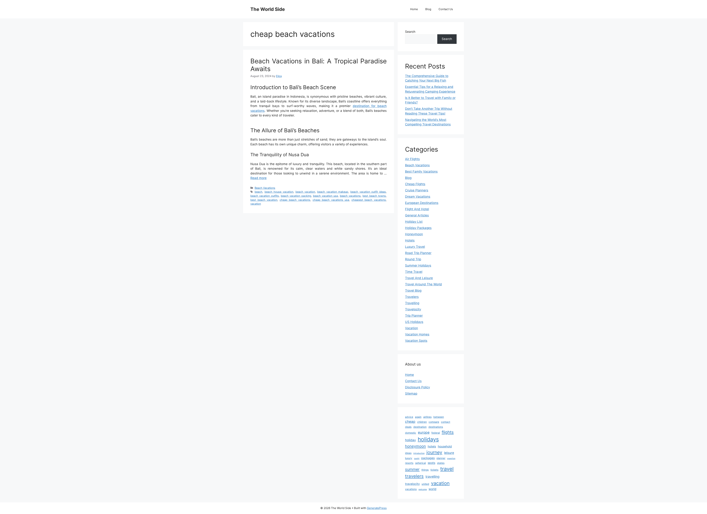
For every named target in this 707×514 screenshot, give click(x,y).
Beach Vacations (265, 187)
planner (441, 458)
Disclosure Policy (417, 387)
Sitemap (411, 393)
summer (412, 469)
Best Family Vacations (421, 171)
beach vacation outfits (264, 195)
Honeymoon (414, 234)
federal (435, 432)
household (445, 446)
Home (414, 9)
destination (420, 426)
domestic (410, 432)
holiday (410, 440)
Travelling (412, 303)
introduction (419, 453)
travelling (432, 476)
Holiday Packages (418, 228)
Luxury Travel (415, 247)
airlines (427, 416)
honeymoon (415, 446)
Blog (428, 9)
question (451, 458)
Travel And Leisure (419, 278)
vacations (411, 489)
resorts (409, 462)
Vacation (411, 328)
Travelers (412, 297)
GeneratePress (377, 508)
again (418, 416)
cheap (410, 421)
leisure (449, 453)
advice (409, 416)
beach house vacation (279, 191)
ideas (408, 453)
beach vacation (305, 191)
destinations (435, 426)
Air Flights (412, 159)
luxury (408, 458)
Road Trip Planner (418, 253)
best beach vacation (263, 199)
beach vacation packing (296, 195)
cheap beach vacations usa (331, 199)
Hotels (410, 240)
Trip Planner (414, 315)
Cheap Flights (415, 184)
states (440, 462)
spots (431, 463)
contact (445, 421)
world (432, 489)
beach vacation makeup (332, 191)
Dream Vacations (417, 196)
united (425, 483)
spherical (420, 462)
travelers (414, 476)
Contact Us (446, 9)
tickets (434, 469)
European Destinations (421, 203)
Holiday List (414, 221)
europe (424, 432)
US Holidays (414, 322)
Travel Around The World (423, 284)
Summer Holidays (418, 265)
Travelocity (413, 309)
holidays (428, 439)
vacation (255, 203)
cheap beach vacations (295, 199)
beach (258, 191)
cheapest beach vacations (368, 199)
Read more (258, 178)
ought (416, 458)
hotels (432, 446)
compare (434, 421)
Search (410, 32)
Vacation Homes (417, 334)
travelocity (412, 484)
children (422, 421)
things (425, 469)
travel (447, 469)
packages (428, 458)
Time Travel (413, 272)
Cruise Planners (416, 190)
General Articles (417, 215)
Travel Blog (413, 290)
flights (448, 432)
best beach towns (374, 195)
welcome (422, 489)
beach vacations (350, 195)
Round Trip (413, 259)
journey (434, 452)
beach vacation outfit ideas (368, 191)
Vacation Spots (416, 340)
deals (408, 426)
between (438, 416)
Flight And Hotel (417, 209)
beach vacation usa (325, 195)
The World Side (267, 9)
